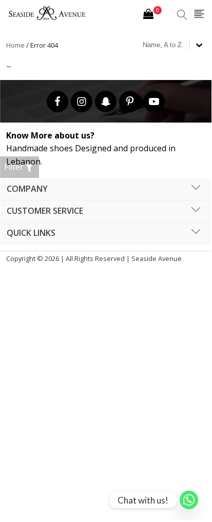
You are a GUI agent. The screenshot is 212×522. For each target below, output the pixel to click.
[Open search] (182, 15)
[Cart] (152, 15)
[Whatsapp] (189, 500)
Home (15, 45)
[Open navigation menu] (199, 15)
